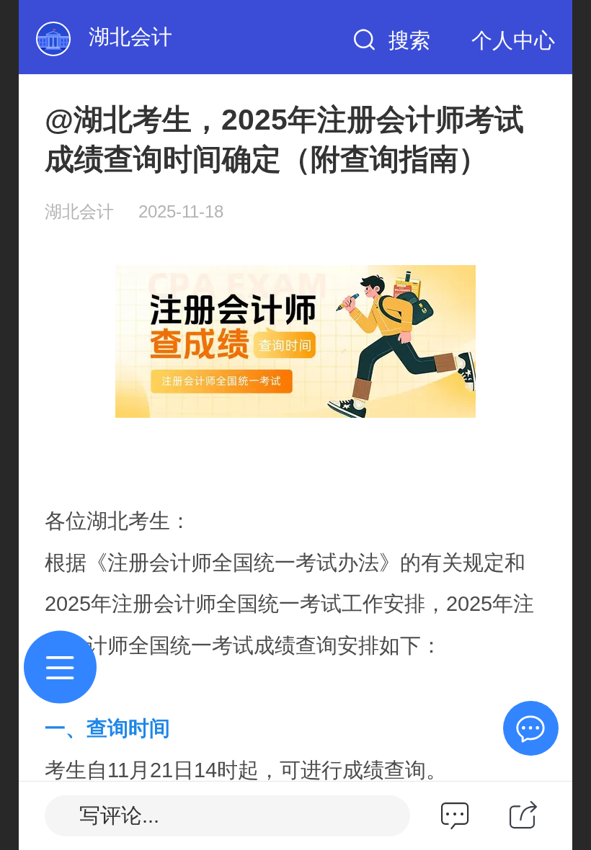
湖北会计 (130, 36)
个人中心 (513, 40)
